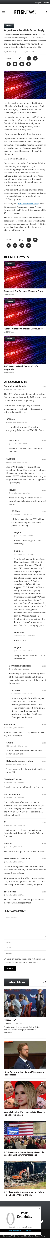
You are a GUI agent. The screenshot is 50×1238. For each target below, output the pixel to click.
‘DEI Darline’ (10, 1020)
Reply (44, 386)
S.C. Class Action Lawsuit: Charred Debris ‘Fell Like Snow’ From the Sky (24, 1193)
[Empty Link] (43, 981)
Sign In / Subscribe (43, 3)
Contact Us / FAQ (9, 1236)
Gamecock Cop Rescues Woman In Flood (23, 291)
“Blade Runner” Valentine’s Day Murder (23, 328)
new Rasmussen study (28, 203)
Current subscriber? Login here (20, 1230)
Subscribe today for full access (20, 1226)
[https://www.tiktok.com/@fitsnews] (42, 1221)
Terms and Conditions (25, 1236)
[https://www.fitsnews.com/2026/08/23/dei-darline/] (25, 1003)
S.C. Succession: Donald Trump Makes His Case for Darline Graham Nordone (24, 1153)
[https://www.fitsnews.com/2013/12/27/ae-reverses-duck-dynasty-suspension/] (25, 350)
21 (34, 52)
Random (9, 25)
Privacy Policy (40, 1236)
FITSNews (10, 52)
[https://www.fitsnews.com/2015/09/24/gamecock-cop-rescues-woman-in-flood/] (25, 274)
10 (22, 1023)
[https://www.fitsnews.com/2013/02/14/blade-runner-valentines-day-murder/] (25, 312)
